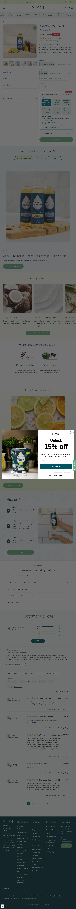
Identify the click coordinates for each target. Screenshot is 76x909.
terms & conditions (58, 471)
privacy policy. (67, 471)
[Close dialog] (71, 432)
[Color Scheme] (2, 906)
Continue (56, 466)
